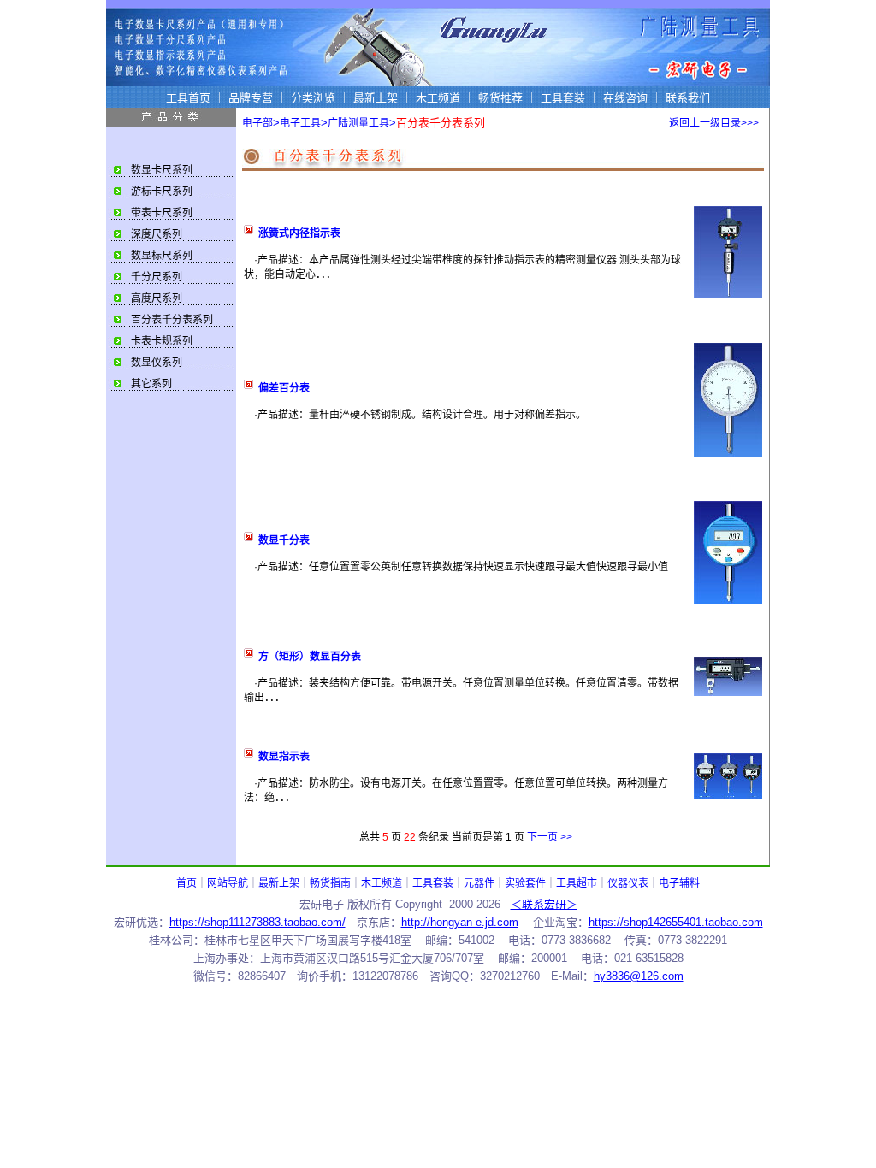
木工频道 (381, 883)
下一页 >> (549, 837)
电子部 (257, 123)
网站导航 (227, 883)
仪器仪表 (627, 883)
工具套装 (432, 883)
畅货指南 (330, 883)
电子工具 (300, 123)
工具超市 (576, 883)
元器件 (479, 883)
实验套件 (525, 883)
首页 (186, 883)
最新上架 (278, 883)
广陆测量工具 (358, 123)
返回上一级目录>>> (714, 123)
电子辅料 (679, 883)
